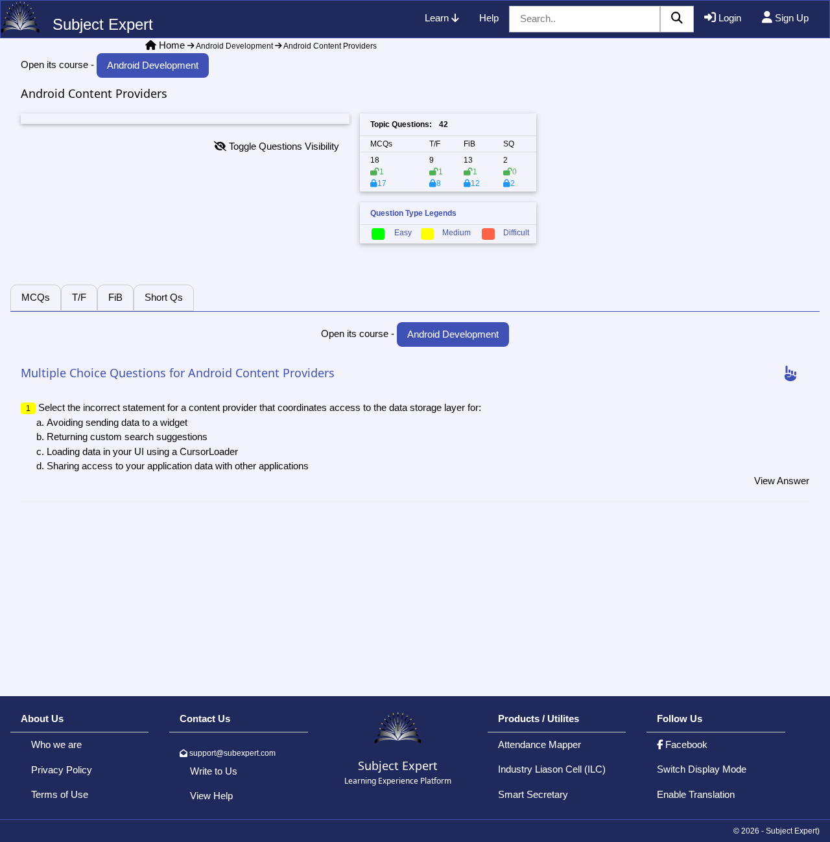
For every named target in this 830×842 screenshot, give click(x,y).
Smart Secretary (533, 794)
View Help (211, 795)
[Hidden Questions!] (790, 374)
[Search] (677, 19)
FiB (115, 297)
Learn (438, 17)
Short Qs (164, 297)
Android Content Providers (329, 46)
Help (489, 17)
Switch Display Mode (701, 769)
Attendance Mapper (539, 744)
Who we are (56, 744)
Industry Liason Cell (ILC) (552, 769)
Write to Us (213, 771)
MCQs (35, 297)
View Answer (781, 480)
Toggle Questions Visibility (282, 146)
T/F (79, 297)
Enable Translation (696, 794)
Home (172, 45)
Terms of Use (59, 794)
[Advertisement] (678, 194)
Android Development (234, 46)
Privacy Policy (61, 769)
